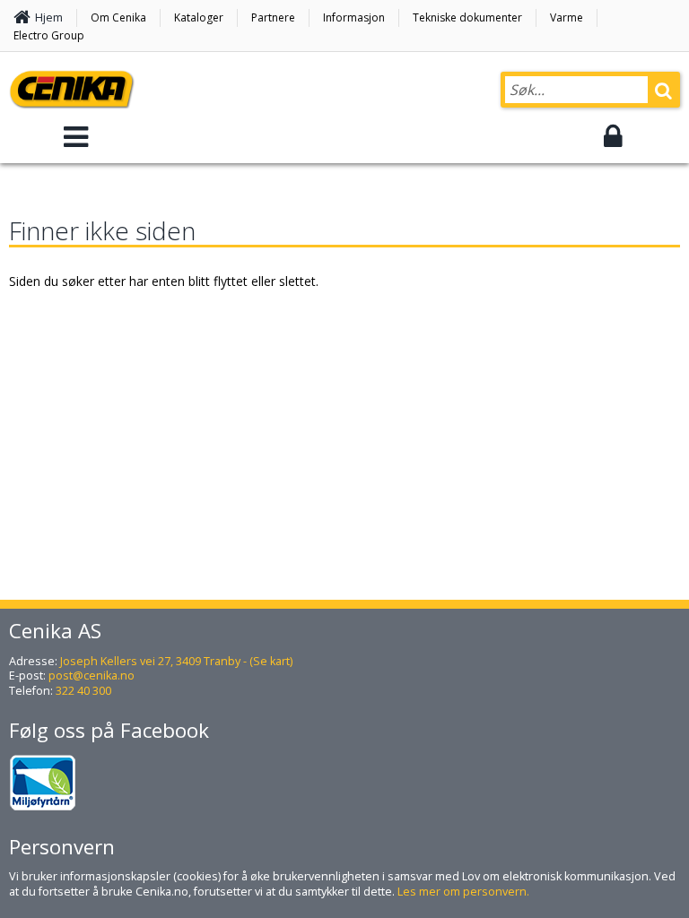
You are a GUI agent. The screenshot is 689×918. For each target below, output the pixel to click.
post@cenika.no (91, 675)
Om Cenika (118, 17)
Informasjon (354, 17)
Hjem (49, 17)
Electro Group (48, 35)
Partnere (273, 17)
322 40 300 (83, 690)
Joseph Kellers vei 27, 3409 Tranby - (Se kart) (176, 661)
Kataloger (198, 17)
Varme (566, 17)
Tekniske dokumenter (467, 17)
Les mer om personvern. (463, 891)
